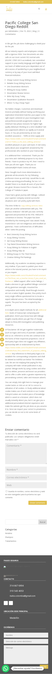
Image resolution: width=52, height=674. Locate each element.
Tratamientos (10, 541)
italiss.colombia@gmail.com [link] (22, 595)
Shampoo (9, 537)
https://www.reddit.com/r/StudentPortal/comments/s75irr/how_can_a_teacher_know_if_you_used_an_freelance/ (26, 278)
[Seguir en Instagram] (11, 603)
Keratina (8, 533)
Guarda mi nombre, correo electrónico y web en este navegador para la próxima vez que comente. (25, 494)
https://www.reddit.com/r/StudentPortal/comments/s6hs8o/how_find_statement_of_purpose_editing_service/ (26, 350)
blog (34, 31)
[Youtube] (2, 344)
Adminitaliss (13, 31)
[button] (5, 668)
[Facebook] (2, 330)
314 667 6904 (15, 2)
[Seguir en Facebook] (6, 603)
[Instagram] (2, 335)
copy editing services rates (32, 205)
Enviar (44, 666)
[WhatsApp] (2, 339)
